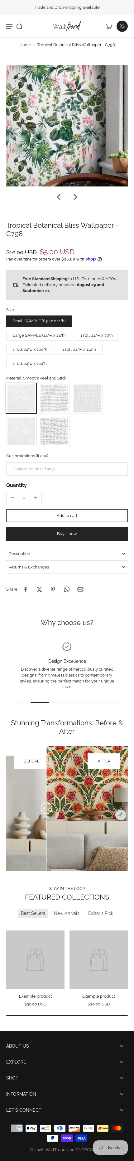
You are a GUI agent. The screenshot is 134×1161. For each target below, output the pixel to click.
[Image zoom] (67, 125)
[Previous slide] (10, 926)
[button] (67, 515)
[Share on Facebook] (25, 589)
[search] (19, 26)
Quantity (16, 485)
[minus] (13, 497)
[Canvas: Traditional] (54, 431)
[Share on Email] (80, 589)
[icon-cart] (108, 26)
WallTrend (55, 1149)
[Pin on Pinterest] (53, 589)
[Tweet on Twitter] (39, 589)
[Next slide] (75, 197)
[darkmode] (122, 26)
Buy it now (67, 533)
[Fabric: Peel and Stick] (87, 398)
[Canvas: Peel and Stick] (54, 398)
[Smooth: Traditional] (21, 431)
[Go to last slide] (58, 197)
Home (25, 44)
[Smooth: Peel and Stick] (21, 398)
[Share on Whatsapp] (67, 589)
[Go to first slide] (18, 926)
